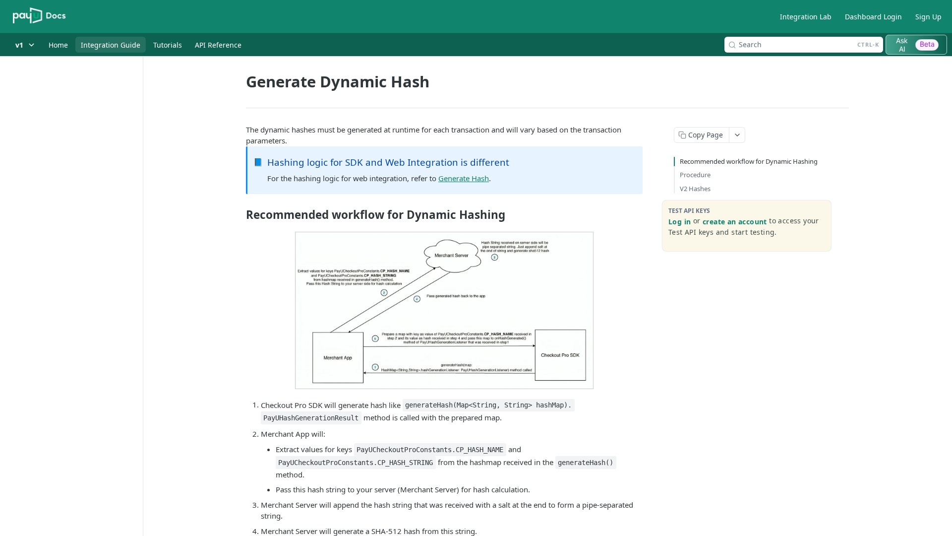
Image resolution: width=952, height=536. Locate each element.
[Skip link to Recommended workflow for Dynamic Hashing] (239, 214)
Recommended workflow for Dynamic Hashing (749, 161)
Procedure (695, 174)
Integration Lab (806, 16)
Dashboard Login (873, 16)
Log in (679, 221)
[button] (444, 310)
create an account (735, 221)
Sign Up (928, 16)
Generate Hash (463, 178)
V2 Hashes (695, 188)
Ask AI (915, 44)
